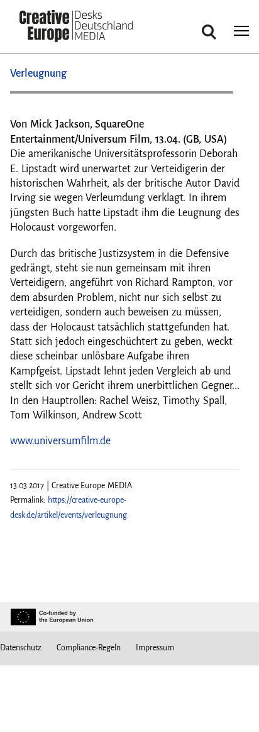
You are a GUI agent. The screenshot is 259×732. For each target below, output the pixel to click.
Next (217, 97)
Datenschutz (20, 647)
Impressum (155, 647)
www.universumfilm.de (60, 441)
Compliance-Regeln (89, 647)
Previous (32, 97)
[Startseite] (76, 27)
